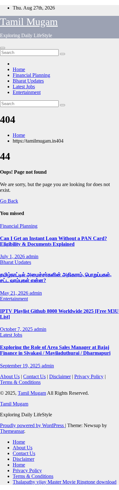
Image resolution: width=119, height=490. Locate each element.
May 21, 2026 (15, 293)
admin (32, 256)
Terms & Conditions (20, 382)
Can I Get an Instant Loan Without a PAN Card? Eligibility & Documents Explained (53, 241)
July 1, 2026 (13, 256)
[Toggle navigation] (2, 48)
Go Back (9, 201)
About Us (10, 376)
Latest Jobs (24, 86)
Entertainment (27, 92)
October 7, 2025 (17, 329)
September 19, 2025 (21, 365)
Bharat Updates (28, 81)
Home (19, 69)
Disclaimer (60, 376)
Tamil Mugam (29, 21)
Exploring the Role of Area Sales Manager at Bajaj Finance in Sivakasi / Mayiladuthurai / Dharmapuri (55, 350)
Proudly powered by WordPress (32, 425)
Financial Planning (31, 75)
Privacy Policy (88, 376)
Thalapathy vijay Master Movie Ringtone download (64, 482)
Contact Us (34, 376)
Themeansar (12, 431)
